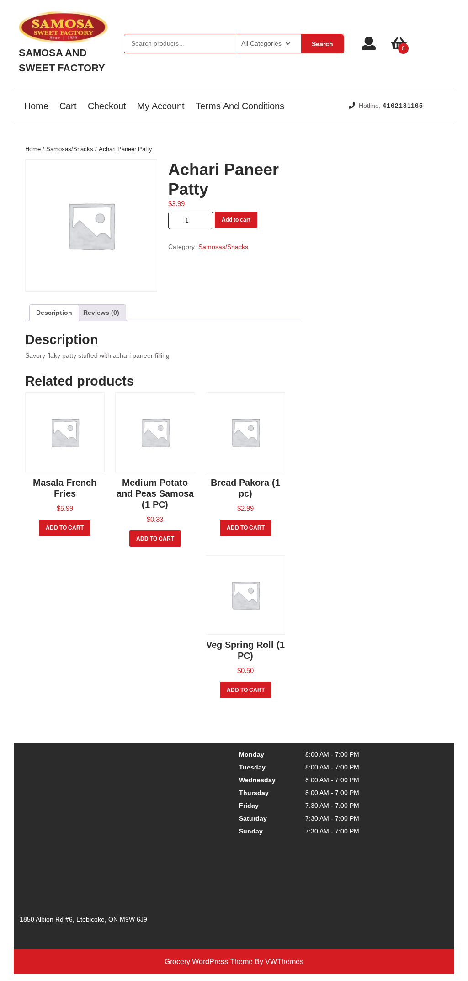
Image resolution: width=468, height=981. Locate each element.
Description (54, 312)
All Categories (261, 43)
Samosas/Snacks (69, 149)
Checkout (107, 106)
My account (161, 106)
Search (322, 44)
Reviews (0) (101, 312)
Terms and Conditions (240, 106)
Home (36, 106)
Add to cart (236, 220)
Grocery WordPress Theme (209, 961)
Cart (68, 106)
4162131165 (403, 105)
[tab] (54, 312)
